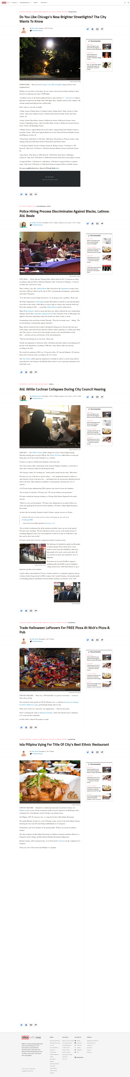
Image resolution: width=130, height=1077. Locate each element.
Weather (52, 1073)
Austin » (89, 265)
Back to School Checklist (68, 1041)
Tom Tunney (27, 359)
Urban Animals (53, 1070)
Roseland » (90, 44)
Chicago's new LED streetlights (51, 84)
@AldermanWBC (27, 520)
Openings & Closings (67, 1054)
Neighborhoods (25, 2)
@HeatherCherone (37, 225)
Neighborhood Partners (92, 1041)
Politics (49, 206)
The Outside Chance (67, 1043)
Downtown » (90, 52)
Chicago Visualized (66, 1045)
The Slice (64, 1059)
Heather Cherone (36, 223)
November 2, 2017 (50, 523)
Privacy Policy (32, 1068)
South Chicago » (91, 62)
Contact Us (89, 1045)
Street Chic (65, 1057)
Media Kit (89, 1052)
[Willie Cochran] (67, 591)
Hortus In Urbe (65, 1050)
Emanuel (31, 311)
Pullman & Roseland (27, 206)
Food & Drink (71, 622)
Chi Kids (52, 1045)
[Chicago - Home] (6, 2)
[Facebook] (75, 1043)
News (35, 2)
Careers (89, 1050)
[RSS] (75, 1052)
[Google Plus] (75, 1047)
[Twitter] (75, 1041)
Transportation (72, 11)
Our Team (89, 1047)
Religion (52, 1061)
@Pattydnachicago (37, 30)
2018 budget (40, 302)
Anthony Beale (42, 288)
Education (52, 1050)
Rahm (26, 311)
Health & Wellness (54, 1054)
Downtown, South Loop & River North (33, 384)
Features (43, 2)
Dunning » (90, 682)
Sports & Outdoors (54, 1064)
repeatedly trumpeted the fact (43, 314)
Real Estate (52, 1059)
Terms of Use (25, 1068)
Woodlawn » (90, 238)
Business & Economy (55, 1043)
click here (69, 98)
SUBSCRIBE (80, 1057)
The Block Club (66, 1047)
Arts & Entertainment (55, 1041)
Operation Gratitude (46, 713)
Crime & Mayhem (41, 206)
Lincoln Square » (92, 247)
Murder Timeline (66, 1052)
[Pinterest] (75, 1045)
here (57, 168)
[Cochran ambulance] (32, 552)
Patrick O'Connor (55, 455)
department (64, 288)
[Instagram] (75, 1050)
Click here (61, 841)
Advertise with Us (91, 1043)
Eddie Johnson (52, 307)
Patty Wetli (35, 28)
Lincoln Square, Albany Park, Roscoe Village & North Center (43, 11)
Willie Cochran (37, 452)
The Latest (52, 1066)
